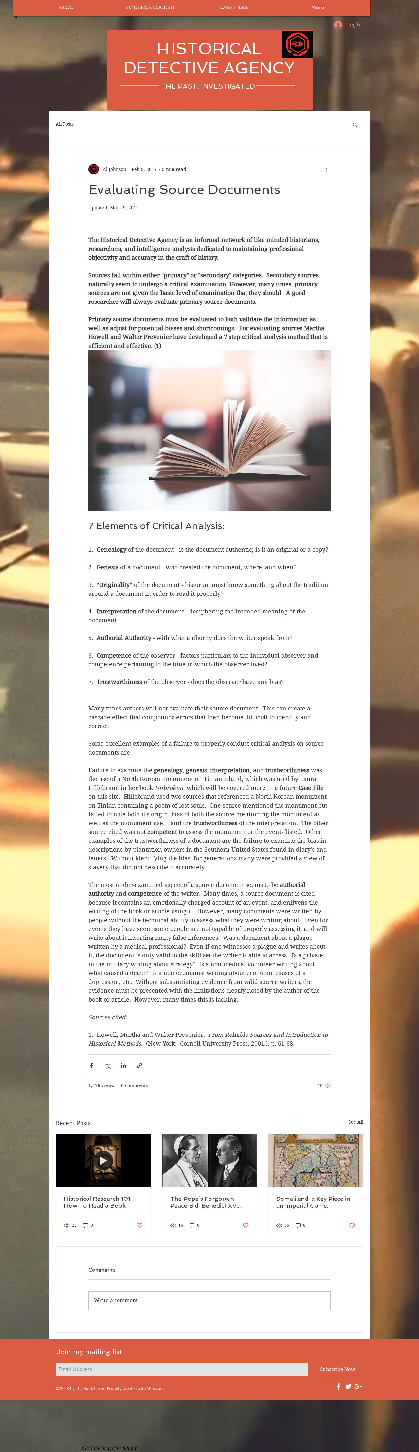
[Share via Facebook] (91, 1065)
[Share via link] (140, 1065)
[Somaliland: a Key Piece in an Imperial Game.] (315, 1160)
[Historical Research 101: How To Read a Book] (103, 1160)
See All (355, 1122)
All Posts (65, 124)
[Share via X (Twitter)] (107, 1065)
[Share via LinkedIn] (123, 1065)
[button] (355, 124)
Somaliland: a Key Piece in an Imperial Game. (313, 1202)
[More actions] (327, 169)
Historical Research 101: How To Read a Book (98, 1202)
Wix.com (155, 1388)
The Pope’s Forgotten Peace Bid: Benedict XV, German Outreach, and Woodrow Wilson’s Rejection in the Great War (208, 1202)
